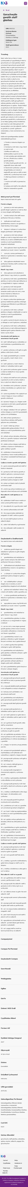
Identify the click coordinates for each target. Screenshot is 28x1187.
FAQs (16, 1160)
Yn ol (7, 10)
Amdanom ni (18, 1163)
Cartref (5, 1160)
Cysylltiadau (6, 1163)
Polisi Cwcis (6, 1168)
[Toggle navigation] (25, 3)
